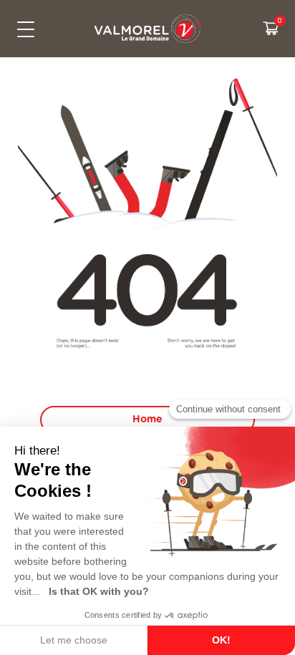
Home (147, 419)
